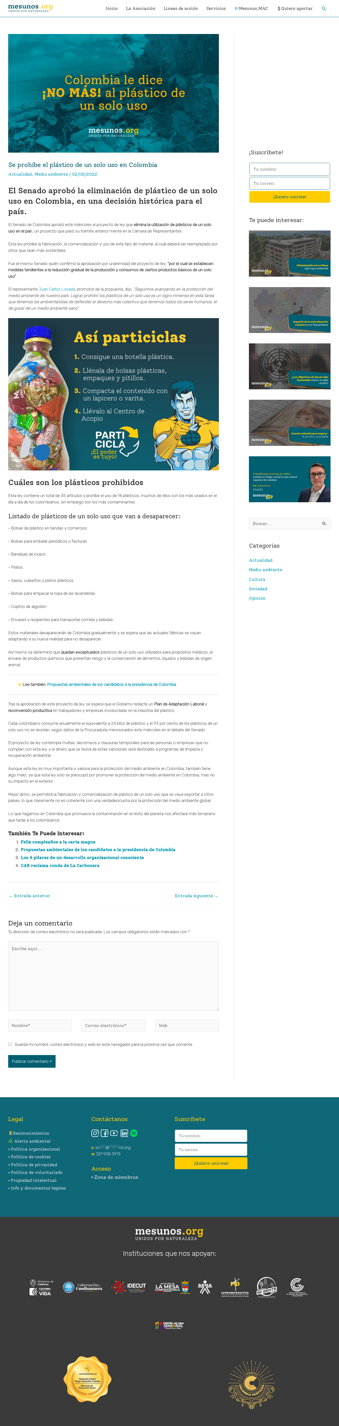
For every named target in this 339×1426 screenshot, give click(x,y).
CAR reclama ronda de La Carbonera (60, 865)
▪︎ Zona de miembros (114, 1177)
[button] (324, 8)
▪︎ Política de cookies (29, 1156)
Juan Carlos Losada (56, 289)
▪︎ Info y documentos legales (37, 1188)
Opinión (257, 598)
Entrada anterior (29, 895)
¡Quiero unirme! (289, 196)
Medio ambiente (51, 174)
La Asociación (140, 8)
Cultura (257, 579)
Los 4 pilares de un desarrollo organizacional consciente (82, 857)
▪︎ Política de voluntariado (35, 1172)
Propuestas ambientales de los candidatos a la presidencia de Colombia (111, 684)
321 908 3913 (108, 1153)
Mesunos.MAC (253, 8)
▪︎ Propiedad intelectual (32, 1180)
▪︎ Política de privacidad (32, 1164)
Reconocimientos (31, 1133)
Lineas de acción (181, 8)
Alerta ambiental (32, 1141)
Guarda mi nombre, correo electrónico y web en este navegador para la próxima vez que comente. (104, 1044)
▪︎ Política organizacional (34, 1149)
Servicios (216, 8)
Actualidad (20, 174)
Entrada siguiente (196, 895)
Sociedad (258, 588)
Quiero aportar (297, 8)
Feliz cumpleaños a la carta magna (58, 841)
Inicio (112, 8)
